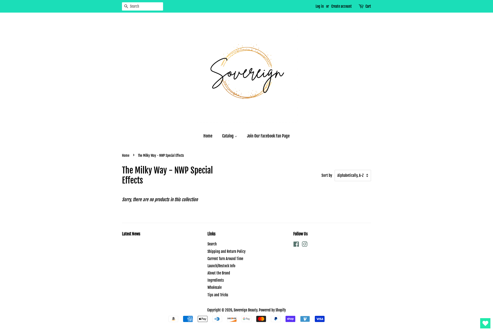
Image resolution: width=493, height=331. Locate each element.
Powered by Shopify (272, 310)
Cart (368, 6)
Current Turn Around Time (225, 258)
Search (212, 244)
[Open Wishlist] (485, 323)
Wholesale (214, 287)
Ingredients (215, 280)
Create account (341, 6)
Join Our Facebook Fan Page (268, 136)
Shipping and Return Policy (226, 251)
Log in (320, 6)
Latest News (131, 233)
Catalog (228, 136)
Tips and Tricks (217, 294)
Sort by (326, 175)
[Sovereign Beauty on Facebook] (296, 245)
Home (207, 136)
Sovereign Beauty (245, 310)
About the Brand (218, 273)
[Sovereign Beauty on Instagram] (304, 245)
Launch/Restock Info (221, 265)
